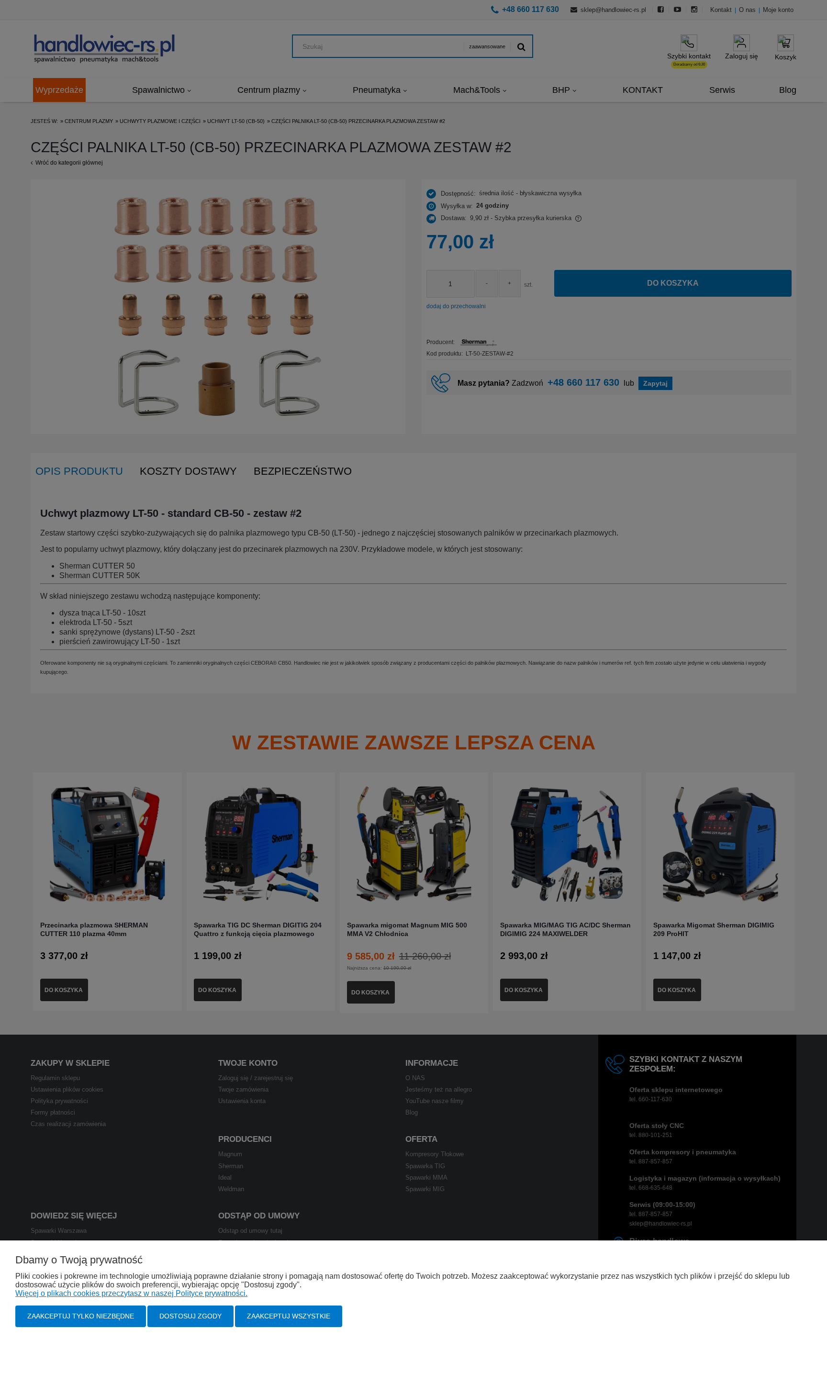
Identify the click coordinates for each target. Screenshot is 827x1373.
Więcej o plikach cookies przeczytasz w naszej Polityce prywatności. (131, 1293)
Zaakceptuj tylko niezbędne (80, 1316)
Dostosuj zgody (190, 1316)
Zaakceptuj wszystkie (288, 1316)
